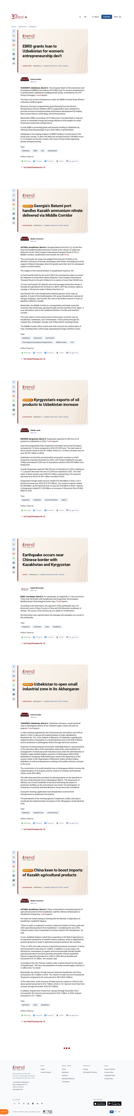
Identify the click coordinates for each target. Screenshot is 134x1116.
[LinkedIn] (37, 1103)
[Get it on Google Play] (114, 1104)
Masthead (65, 1072)
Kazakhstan (26, 338)
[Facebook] (19, 1103)
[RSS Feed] (42, 1103)
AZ (115, 1111)
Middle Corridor (61, 342)
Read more (33, 82)
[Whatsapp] (14, 1103)
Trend (38, 95)
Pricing (85, 1069)
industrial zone (38, 812)
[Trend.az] (19, 16)
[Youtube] (28, 1103)
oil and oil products (51, 500)
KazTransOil (50, 338)
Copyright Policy (109, 1075)
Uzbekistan (26, 151)
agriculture (25, 1005)
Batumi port (38, 338)
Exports (64, 500)
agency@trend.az (18, 1089)
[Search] (80, 17)
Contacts (65, 1075)
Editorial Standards (68, 1078)
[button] (14, 31)
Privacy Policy (108, 1072)
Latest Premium (46, 1072)
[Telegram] (33, 1103)
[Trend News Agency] (18, 1067)
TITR (72, 342)
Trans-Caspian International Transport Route (37, 342)
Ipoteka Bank (52, 151)
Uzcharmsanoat (52, 812)
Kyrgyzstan (26, 500)
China (47, 627)
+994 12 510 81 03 (18, 1087)
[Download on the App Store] (99, 1104)
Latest (43, 1069)
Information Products (90, 1072)
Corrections (65, 1081)
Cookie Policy (108, 1078)
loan (42, 151)
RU (119, 1111)
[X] (24, 1103)
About (64, 1069)
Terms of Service (109, 1069)
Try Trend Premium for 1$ (34, 167)
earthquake (37, 627)
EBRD (35, 151)
